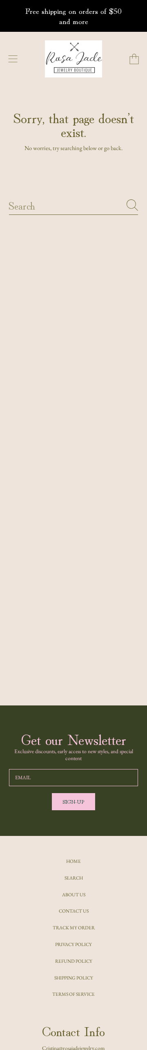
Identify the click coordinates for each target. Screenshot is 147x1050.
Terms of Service (73, 994)
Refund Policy (73, 961)
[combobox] (73, 204)
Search (74, 878)
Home (73, 861)
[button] (13, 59)
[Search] (132, 205)
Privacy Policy (73, 944)
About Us (73, 894)
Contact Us (74, 911)
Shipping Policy (73, 978)
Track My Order (74, 927)
